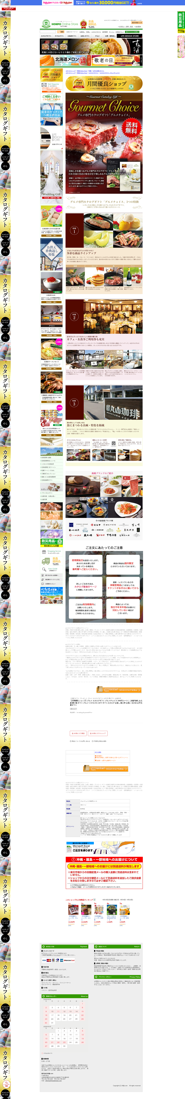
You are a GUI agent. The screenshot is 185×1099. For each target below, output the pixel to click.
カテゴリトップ (70, 71)
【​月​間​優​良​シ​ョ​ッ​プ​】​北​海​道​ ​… (124, 918)
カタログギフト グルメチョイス (110, 73)
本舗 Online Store (82, 71)
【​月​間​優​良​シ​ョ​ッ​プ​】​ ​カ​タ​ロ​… (86, 918)
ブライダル (181, 47)
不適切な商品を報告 (100, 741)
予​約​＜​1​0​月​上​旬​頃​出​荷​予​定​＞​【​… (111, 918)
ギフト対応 (98, 752)
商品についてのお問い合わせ (81, 741)
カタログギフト (93, 73)
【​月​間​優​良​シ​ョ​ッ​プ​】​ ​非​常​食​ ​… (98, 918)
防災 (181, 22)
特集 (90, 71)
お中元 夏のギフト (98, 71)
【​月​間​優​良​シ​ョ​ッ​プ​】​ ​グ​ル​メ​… (73, 918)
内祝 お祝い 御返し (181, 71)
